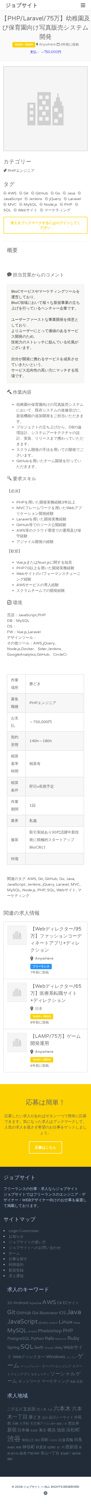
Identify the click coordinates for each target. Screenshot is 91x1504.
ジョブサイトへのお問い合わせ (35, 1247)
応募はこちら (45, 1147)
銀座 (23, 1453)
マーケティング (57, 210)
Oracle (32, 1331)
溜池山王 (28, 1440)
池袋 (61, 1430)
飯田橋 (76, 1453)
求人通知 (16, 1276)
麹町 (10, 1459)
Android (20, 1303)
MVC (12, 204)
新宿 (12, 1430)
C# (59, 1303)
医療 (72, 1381)
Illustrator (48, 1312)
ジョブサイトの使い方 (27, 1242)
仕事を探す (18, 1259)
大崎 (15, 1424)
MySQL (30, 204)
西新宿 (71, 1447)
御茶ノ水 (62, 1423)
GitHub (41, 193)
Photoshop (50, 1331)
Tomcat (48, 1347)
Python (37, 1338)
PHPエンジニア (21, 170)
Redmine (60, 1339)
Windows (55, 1356)
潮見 (37, 1440)
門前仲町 (34, 1453)
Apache (35, 1303)
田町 (45, 1439)
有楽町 (34, 1430)
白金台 (53, 1440)
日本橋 (23, 1430)
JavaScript (22, 1322)
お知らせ (16, 1236)
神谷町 (28, 1447)
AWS (12, 193)
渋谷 (14, 1439)
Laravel (74, 199)
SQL (27, 1347)
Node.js (50, 204)
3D (9, 1303)
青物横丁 (65, 1453)
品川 (45, 1417)
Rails (49, 1338)
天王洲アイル (40, 1424)
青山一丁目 (50, 1453)
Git (26, 193)
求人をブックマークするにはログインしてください (45, 225)
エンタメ (71, 1357)
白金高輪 (65, 1440)
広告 (79, 1382)
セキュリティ (40, 1374)
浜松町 (73, 1430)
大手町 (24, 1424)
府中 (53, 1423)
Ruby (73, 1338)
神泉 (18, 1447)
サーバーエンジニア (56, 1366)
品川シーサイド (61, 1417)
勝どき (35, 1417)
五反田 (29, 1409)
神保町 (11, 1447)
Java (71, 193)
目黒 (78, 1440)
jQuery (55, 199)
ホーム (14, 1253)
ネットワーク (29, 1381)
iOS (62, 1312)
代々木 (41, 1409)
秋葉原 (41, 1447)
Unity (58, 1347)
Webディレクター (29, 1356)
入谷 (49, 1409)
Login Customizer (24, 1231)
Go (57, 193)
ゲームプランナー (31, 1366)
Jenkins (35, 199)
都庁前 (15, 1453)
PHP (68, 204)
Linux (66, 1322)
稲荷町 (51, 1447)
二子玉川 (14, 1409)
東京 (42, 1430)
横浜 (51, 1430)
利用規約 (16, 1264)
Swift (38, 1347)
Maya (77, 1322)
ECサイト (71, 1303)
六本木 (62, 1408)
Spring (13, 1347)
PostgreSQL (18, 1338)
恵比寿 (73, 1423)
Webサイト (27, 210)
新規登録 (16, 1270)
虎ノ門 (60, 1447)
